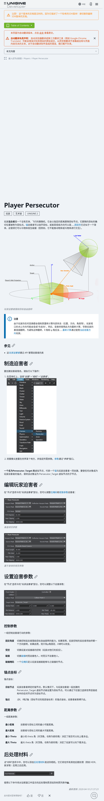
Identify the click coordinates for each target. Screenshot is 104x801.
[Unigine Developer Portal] (15, 5)
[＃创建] (31, 363)
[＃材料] (31, 754)
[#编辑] (40, 485)
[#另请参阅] (13, 346)
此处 (41, 32)
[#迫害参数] (36, 576)
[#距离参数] (19, 710)
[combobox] (82, 4)
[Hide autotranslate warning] (94, 38)
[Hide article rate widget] (49, 795)
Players (27, 58)
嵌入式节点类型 (15, 58)
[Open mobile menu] (97, 4)
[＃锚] (19, 672)
